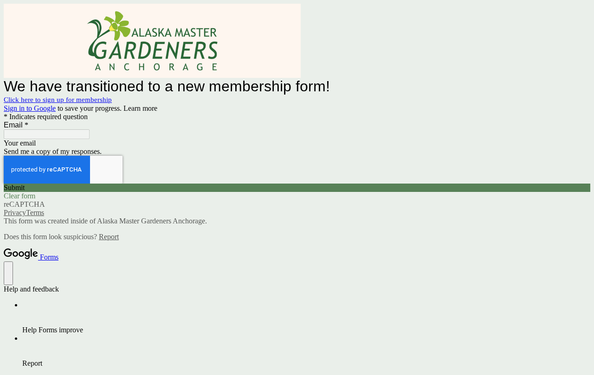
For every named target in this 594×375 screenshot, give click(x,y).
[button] (297, 188)
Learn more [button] (140, 108)
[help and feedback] (8, 273)
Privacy (15, 212)
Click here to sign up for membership (58, 99)
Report (109, 237)
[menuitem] (306, 317)
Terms (35, 212)
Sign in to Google (30, 108)
